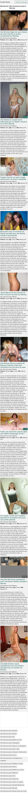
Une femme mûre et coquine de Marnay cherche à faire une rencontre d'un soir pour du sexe (13, 365)
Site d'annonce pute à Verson (8, 755)
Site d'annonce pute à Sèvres (8, 766)
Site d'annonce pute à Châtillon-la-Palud (11, 763)
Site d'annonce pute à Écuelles (8, 730)
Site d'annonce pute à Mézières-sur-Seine (12, 769)
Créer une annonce (21, 2)
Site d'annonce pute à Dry (7, 737)
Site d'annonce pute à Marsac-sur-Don (11, 740)
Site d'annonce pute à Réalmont (9, 773)
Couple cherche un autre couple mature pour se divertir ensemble (13, 178)
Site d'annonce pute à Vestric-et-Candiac (11, 782)
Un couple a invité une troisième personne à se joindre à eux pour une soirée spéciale (13, 518)
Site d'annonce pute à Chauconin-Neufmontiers (13, 752)
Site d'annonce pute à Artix (7, 776)
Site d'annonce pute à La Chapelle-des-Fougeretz (11, 759)
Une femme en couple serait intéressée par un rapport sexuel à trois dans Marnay (13, 122)
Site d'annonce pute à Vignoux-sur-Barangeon (13, 746)
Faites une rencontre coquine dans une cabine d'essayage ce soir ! (13, 433)
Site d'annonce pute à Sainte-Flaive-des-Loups (13, 791)
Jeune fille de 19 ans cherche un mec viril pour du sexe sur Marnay (13, 294)
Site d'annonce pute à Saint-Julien (9, 749)
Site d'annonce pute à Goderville (9, 779)
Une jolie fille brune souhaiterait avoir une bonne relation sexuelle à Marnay (13, 581)
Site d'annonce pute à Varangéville (9, 743)
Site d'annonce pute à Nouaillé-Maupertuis (12, 785)
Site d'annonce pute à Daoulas (8, 788)
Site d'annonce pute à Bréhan (8, 733)
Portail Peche (5, 2)
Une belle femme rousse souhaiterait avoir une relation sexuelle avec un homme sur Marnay (12, 667)
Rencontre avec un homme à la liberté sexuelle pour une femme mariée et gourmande (12, 233)
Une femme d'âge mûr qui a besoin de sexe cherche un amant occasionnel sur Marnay (13, 34)
